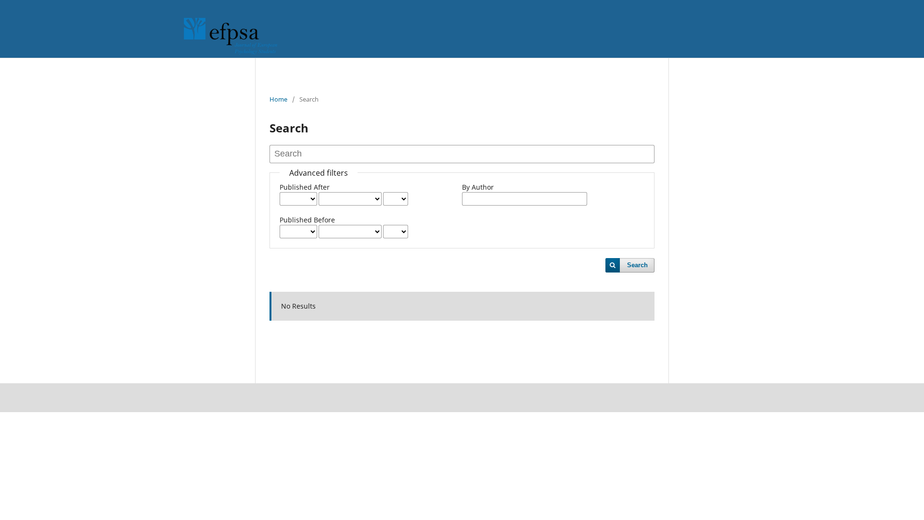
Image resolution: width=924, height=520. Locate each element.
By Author (478, 187)
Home (278, 99)
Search (637, 265)
